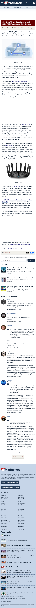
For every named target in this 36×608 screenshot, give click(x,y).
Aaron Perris (21, 526)
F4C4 (8, 300)
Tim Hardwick (21, 508)
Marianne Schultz (22, 514)
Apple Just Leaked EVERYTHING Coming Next (19, 545)
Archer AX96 (8, 145)
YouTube (7, 535)
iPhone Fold (17, 7)
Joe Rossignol (29, 28)
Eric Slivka (20, 495)
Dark (2, 605)
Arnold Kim (3, 495)
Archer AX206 (16, 186)
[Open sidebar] (34, 3)
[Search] (31, 2)
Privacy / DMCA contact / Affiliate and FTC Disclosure (13, 598)
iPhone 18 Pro (6, 7)
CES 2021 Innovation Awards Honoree (15, 200)
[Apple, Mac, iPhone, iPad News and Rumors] (13, 4)
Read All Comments (18, 457)
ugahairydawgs (11, 313)
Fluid (21, 604)
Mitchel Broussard (5, 508)
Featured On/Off (5, 604)
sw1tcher (9, 325)
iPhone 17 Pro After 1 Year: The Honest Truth (19, 562)
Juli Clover (3, 501)
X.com (5, 498)
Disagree (19, 309)
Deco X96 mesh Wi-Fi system (19, 81)
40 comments (6, 252)
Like (15, 309)
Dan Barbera (4, 520)
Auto (29, 604)
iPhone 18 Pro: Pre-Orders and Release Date (21, 278)
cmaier (9, 352)
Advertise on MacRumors (10, 487)
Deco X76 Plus (26, 124)
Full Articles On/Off (14, 604)
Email (2, 498)
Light (32, 604)
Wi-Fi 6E (20, 248)
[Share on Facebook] (32, 252)
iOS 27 (26, 7)
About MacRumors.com (10, 482)
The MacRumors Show (13, 567)
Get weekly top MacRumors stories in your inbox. (18, 257)
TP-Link (15, 248)
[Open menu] (2, 3)
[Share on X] (27, 252)
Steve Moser (4, 526)
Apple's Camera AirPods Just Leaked (17, 540)
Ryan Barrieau (21, 520)
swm (8, 416)
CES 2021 (9, 248)
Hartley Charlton (5, 514)
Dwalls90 (9, 380)
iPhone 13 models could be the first (20, 244)
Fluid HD (25, 604)
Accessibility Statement (6, 601)
